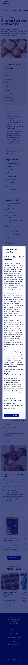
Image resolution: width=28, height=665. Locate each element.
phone (8, 400)
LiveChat (13, 400)
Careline (9, 378)
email (20, 400)
